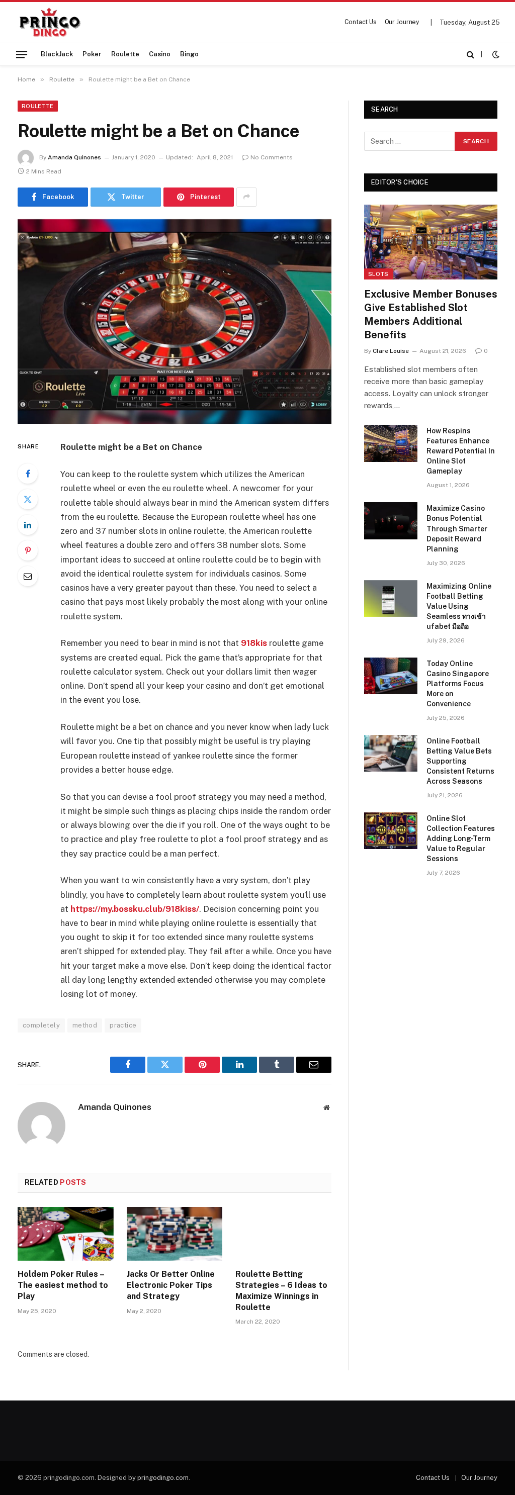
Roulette (125, 54)
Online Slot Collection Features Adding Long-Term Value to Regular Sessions (460, 838)
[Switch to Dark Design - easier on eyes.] (495, 54)
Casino (159, 54)
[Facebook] (28, 473)
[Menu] (21, 54)
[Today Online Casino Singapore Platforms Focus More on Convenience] (390, 676)
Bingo (189, 54)
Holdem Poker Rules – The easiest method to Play (63, 1285)
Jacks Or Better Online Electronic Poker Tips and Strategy (171, 1285)
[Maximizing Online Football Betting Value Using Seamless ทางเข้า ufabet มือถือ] (390, 598)
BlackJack (57, 54)
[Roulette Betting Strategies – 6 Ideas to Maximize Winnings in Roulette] (283, 1234)
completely (41, 1025)
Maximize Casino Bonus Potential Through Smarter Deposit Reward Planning (456, 528)
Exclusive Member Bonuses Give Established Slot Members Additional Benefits (430, 314)
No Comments (271, 157)
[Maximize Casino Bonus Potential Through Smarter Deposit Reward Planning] (390, 520)
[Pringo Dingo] (49, 22)
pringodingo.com (163, 1477)
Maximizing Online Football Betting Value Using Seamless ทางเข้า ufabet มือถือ (458, 606)
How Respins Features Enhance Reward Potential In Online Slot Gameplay (460, 451)
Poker (92, 54)
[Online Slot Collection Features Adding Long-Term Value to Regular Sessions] (390, 830)
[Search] (470, 54)
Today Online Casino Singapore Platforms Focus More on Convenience (457, 684)
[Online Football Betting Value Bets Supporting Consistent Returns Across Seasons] (390, 753)
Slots (378, 274)
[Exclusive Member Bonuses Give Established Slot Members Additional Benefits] (430, 242)
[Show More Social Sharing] (246, 197)
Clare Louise (391, 350)
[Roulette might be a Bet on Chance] (174, 321)
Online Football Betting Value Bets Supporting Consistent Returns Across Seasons (460, 761)
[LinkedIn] (28, 525)
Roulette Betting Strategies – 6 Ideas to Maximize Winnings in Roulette (281, 1290)
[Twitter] (28, 499)
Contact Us (361, 22)
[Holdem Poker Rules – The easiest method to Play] (66, 1234)
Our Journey (402, 22)
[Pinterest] (28, 550)
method (84, 1025)
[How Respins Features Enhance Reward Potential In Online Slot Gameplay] (390, 443)
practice (123, 1025)
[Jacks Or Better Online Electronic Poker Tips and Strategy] (175, 1234)
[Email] (28, 576)
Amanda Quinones (74, 157)
